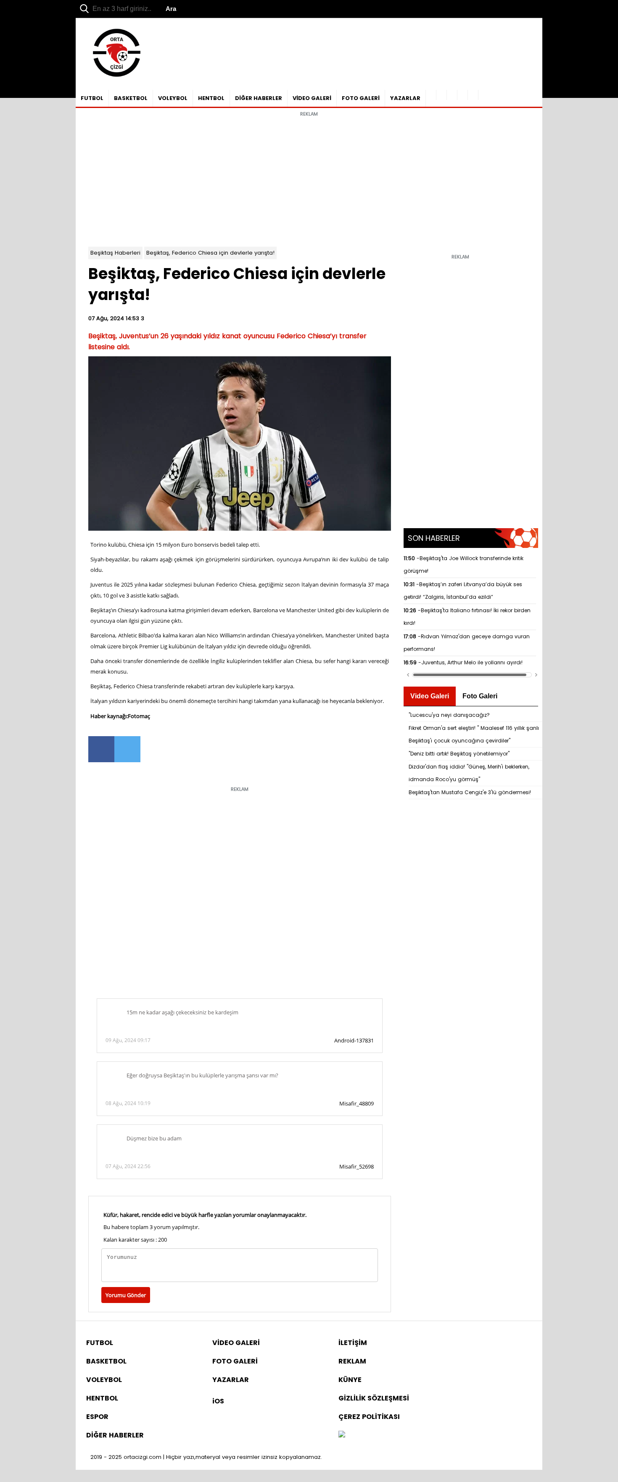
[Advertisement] (309, 179)
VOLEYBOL (173, 98)
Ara (171, 8)
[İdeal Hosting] (341, 1435)
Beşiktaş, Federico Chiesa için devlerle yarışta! (210, 253)
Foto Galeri (479, 696)
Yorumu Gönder (126, 1295)
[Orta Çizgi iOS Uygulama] (473, 95)
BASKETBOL (131, 98)
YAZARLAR (405, 98)
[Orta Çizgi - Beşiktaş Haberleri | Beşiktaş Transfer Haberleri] (112, 77)
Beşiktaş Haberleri (115, 253)
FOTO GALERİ (361, 98)
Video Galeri (429, 696)
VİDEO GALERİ (312, 98)
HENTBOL (211, 98)
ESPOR (97, 1416)
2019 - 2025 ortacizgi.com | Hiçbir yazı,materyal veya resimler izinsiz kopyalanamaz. (206, 1457)
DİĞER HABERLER (258, 98)
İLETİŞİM (352, 1343)
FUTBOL (92, 98)
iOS (218, 1401)
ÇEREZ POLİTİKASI (369, 1416)
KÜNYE (350, 1380)
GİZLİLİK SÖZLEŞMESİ (373, 1398)
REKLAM (352, 1361)
